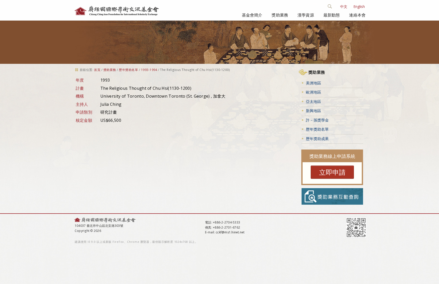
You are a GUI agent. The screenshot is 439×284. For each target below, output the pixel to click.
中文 (343, 6)
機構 (80, 96)
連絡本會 (357, 15)
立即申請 (332, 172)
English (359, 6)
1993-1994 (149, 70)
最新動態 (331, 15)
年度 (80, 80)
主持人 (82, 104)
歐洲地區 (313, 92)
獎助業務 (280, 15)
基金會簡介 (252, 15)
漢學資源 (305, 15)
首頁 (97, 70)
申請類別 (84, 112)
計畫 (80, 88)
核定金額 (84, 120)
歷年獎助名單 (128, 70)
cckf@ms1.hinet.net (230, 232)
